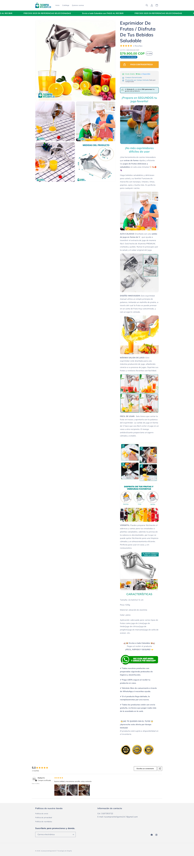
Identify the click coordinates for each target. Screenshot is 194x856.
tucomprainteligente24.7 (49, 851)
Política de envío (41, 814)
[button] (146, 5)
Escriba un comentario (145, 768)
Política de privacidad (43, 818)
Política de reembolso (43, 822)
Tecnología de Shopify (64, 851)
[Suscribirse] (73, 834)
